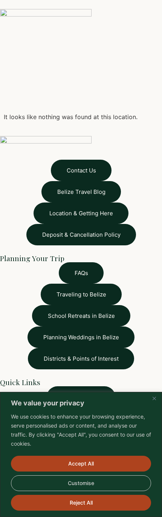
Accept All (81, 463)
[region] (81, 454)
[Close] (154, 398)
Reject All (81, 502)
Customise (81, 483)
